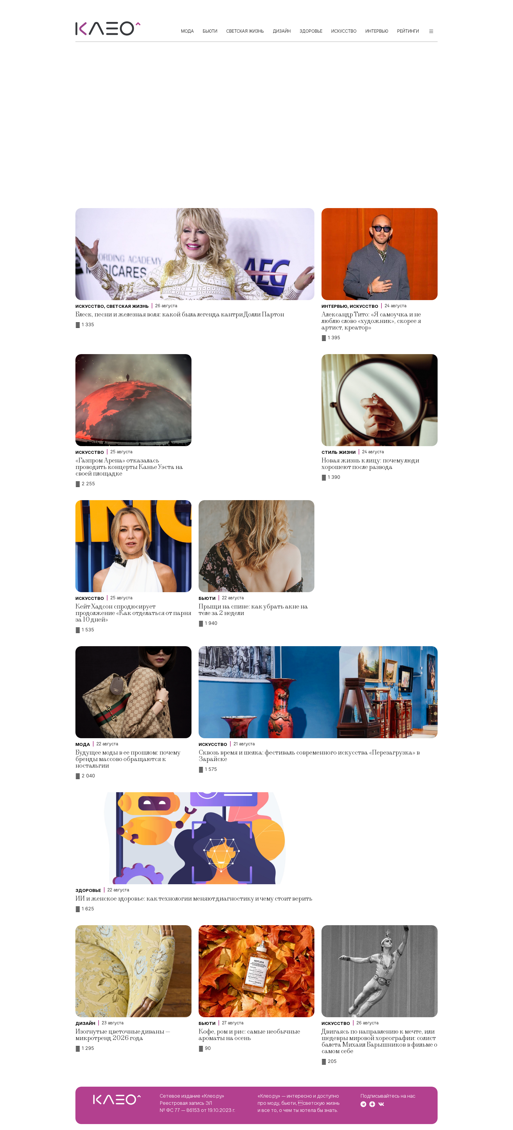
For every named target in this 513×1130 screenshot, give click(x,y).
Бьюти (207, 598)
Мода (82, 744)
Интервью (334, 306)
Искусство (89, 306)
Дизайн (85, 1023)
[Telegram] (363, 1104)
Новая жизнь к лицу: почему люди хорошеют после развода (370, 464)
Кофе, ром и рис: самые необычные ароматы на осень (249, 1035)
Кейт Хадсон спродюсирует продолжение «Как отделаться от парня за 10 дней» (133, 613)
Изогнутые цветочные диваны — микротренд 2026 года (122, 1035)
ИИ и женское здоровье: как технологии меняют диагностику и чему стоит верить (193, 899)
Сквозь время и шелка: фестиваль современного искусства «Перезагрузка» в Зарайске (309, 756)
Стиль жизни (339, 452)
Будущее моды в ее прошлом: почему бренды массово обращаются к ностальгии (127, 759)
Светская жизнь (127, 306)
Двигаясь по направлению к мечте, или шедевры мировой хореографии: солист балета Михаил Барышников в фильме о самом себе (379, 1041)
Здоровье (88, 890)
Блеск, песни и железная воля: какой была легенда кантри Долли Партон (179, 314)
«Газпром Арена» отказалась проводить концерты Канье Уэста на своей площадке (129, 467)
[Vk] (381, 1104)
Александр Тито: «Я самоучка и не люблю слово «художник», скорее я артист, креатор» (371, 321)
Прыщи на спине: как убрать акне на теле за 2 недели (253, 610)
